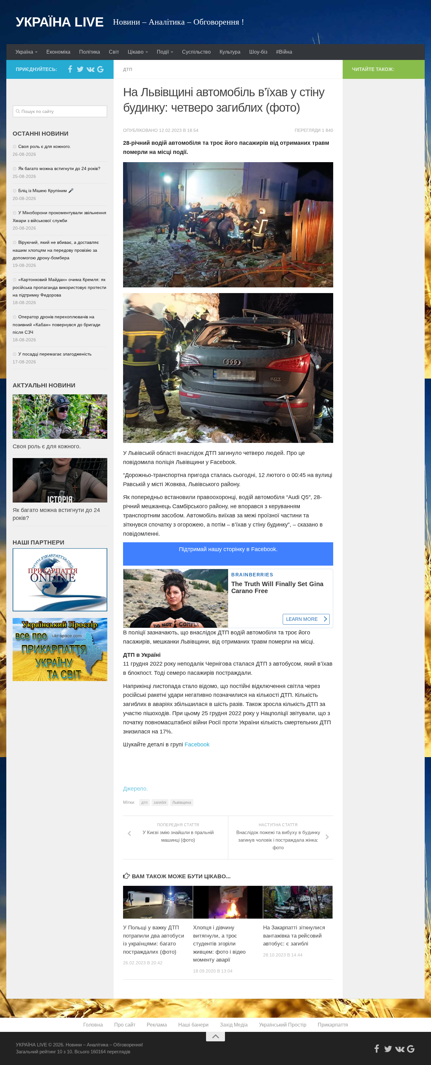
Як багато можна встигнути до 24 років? (59, 168)
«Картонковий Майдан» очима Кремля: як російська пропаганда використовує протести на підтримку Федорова (59, 287)
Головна (93, 1024)
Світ (114, 52)
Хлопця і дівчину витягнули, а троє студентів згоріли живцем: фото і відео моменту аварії (219, 944)
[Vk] (90, 69)
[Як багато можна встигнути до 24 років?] (60, 480)
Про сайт (124, 1024)
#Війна (284, 52)
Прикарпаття (333, 1024)
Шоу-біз (258, 52)
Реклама (157, 1024)
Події (163, 52)
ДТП (127, 69)
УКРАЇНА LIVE (59, 22)
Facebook (197, 744)
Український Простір (282, 1024)
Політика (89, 52)
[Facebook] (70, 69)
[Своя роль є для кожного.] (60, 416)
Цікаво (136, 52)
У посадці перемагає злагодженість (55, 353)
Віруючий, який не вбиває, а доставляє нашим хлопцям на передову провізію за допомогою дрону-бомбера (56, 250)
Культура (230, 52)
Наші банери (193, 1024)
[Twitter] (80, 69)
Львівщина (181, 802)
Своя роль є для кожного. (44, 146)
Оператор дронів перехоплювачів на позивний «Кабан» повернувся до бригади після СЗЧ (56, 324)
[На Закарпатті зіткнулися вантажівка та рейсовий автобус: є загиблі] (298, 902)
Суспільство (196, 52)
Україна (24, 52)
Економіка (58, 52)
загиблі (160, 802)
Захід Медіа (234, 1024)
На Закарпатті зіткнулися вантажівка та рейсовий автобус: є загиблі (294, 936)
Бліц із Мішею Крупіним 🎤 (46, 190)
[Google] (100, 69)
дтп (144, 802)
